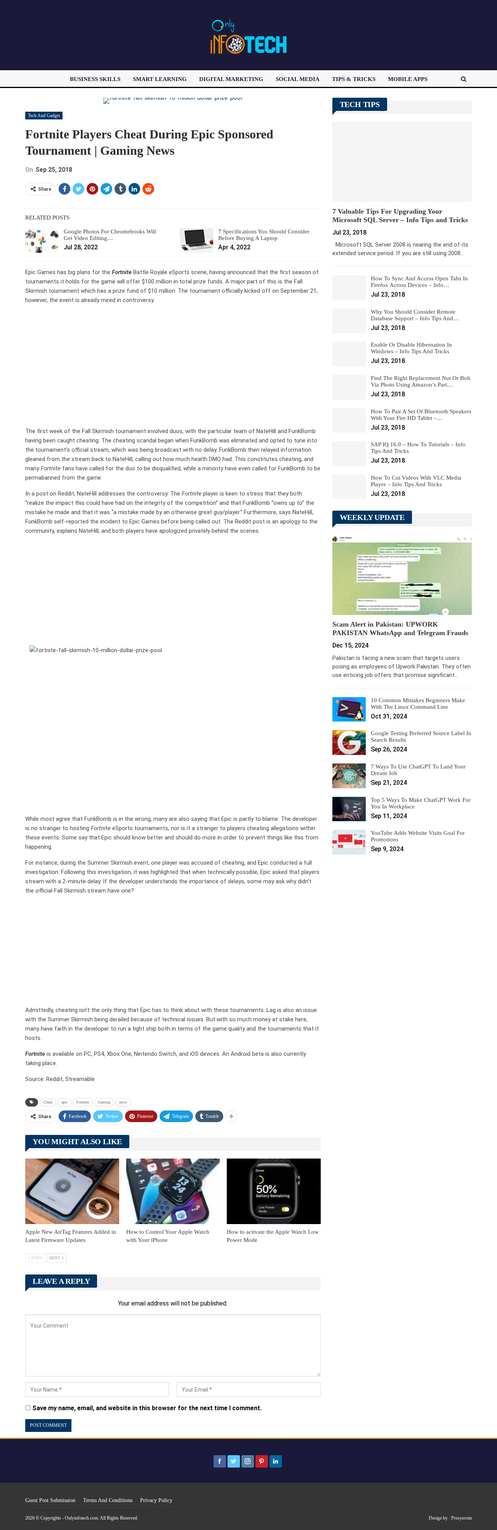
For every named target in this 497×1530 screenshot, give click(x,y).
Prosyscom (461, 1518)
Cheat (47, 1102)
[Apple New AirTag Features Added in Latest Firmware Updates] (72, 1191)
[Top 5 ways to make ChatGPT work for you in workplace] (349, 809)
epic (64, 1102)
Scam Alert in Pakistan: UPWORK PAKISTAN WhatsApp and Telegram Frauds (400, 628)
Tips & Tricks (353, 79)
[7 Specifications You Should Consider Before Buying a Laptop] (196, 240)
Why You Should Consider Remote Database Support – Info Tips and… (415, 315)
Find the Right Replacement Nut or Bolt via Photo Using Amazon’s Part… (420, 381)
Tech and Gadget (44, 115)
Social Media (298, 79)
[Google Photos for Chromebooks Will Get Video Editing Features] (42, 240)
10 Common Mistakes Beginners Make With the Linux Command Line (418, 703)
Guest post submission (50, 1500)
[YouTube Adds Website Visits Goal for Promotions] (349, 842)
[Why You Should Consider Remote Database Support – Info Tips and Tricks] (349, 321)
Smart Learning (160, 79)
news (123, 1102)
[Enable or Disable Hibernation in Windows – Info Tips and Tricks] (349, 354)
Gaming (104, 1102)
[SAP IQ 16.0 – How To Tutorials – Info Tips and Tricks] (349, 453)
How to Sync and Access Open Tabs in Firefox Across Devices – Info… (419, 281)
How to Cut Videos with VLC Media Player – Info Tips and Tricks (416, 481)
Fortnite (82, 1102)
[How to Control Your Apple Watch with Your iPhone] (173, 1191)
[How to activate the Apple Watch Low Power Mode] (274, 1191)
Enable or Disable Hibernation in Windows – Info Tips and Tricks (411, 348)
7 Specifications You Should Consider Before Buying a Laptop (263, 234)
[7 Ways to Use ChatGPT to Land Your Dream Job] (349, 775)
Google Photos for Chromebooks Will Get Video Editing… (110, 234)
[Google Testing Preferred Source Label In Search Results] (349, 742)
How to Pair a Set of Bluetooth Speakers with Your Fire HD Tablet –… (421, 414)
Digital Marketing (231, 79)
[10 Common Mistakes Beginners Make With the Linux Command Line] (349, 709)
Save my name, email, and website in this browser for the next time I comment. (147, 1408)
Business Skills (95, 79)
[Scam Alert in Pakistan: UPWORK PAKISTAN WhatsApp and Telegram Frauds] (402, 574)
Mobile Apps (407, 79)
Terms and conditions (107, 1500)
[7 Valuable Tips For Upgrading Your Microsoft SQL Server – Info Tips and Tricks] (402, 161)
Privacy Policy (156, 1500)
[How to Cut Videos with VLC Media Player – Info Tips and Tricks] (349, 487)
